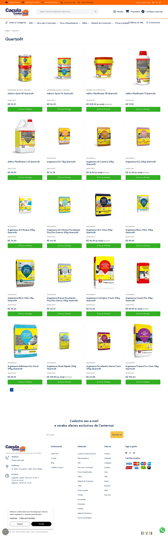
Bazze (106, 481)
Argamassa (51, 158)
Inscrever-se (117, 434)
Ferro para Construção (85, 467)
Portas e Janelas (83, 490)
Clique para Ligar (69, 2)
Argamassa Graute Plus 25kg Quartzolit (139, 299)
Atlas (106, 476)
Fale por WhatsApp (87, 2)
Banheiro (81, 508)
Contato (53, 458)
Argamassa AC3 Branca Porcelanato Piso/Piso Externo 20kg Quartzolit (63, 231)
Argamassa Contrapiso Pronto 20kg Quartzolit (103, 299)
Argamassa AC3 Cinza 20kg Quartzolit (99, 231)
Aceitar (41, 524)
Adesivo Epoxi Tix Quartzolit (60, 93)
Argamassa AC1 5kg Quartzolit (61, 161)
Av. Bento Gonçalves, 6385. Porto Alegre (27, 469)
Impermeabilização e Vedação (19, 90)
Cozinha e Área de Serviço (87, 454)
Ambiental (107, 458)
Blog (52, 463)
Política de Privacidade (27, 518)
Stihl (79, 463)
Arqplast (107, 467)
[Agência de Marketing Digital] (147, 533)
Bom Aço (107, 495)
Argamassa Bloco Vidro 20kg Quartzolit (139, 231)
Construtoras (154, 22)
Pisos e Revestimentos (85, 472)
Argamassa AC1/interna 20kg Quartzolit (100, 163)
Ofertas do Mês (136, 22)
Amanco (107, 454)
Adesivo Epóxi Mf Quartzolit (20, 93)
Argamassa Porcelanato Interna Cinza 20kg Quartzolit (103, 367)
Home (7, 31)
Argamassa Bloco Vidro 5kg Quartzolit (20, 299)
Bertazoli (107, 486)
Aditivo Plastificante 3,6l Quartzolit (24, 161)
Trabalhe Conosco (57, 467)
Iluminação (81, 504)
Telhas (80, 476)
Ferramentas (82, 499)
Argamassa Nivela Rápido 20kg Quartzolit (61, 367)
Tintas (79, 486)
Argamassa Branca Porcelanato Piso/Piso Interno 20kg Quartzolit (62, 299)
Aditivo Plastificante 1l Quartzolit (140, 93)
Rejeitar (20, 524)
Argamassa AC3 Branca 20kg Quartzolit (21, 231)
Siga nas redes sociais (143, 2)
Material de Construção (96, 90)
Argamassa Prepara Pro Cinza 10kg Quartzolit (142, 367)
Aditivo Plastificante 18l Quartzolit (101, 93)
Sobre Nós (54, 454)
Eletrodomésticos (83, 458)
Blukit (106, 490)
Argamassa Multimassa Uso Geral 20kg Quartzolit (23, 367)
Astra (106, 472)
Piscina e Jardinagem (85, 518)
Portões (80, 495)
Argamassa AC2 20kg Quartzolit (141, 161)
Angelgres (107, 463)
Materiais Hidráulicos (85, 513)
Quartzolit (15, 31)
